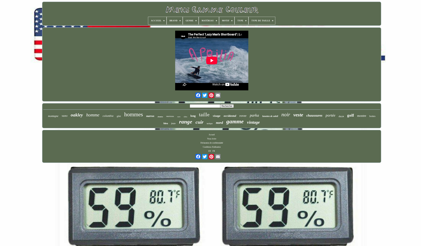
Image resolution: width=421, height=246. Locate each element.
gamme (235, 121)
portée (330, 115)
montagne (53, 116)
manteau (170, 116)
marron (150, 116)
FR (213, 151)
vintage (253, 122)
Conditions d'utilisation (212, 147)
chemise (160, 117)
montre (361, 115)
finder (173, 123)
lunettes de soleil (270, 116)
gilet (119, 116)
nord (219, 123)
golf (350, 115)
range (185, 122)
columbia (108, 115)
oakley (77, 115)
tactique (210, 123)
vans (64, 115)
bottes (372, 116)
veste (298, 114)
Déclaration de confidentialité (211, 143)
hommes (133, 114)
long (193, 115)
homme (92, 114)
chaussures (314, 115)
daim (341, 116)
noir (285, 114)
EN (209, 151)
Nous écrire (211, 139)
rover (243, 115)
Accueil (212, 134)
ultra (185, 117)
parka (254, 115)
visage (216, 115)
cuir (199, 122)
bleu (165, 123)
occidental (230, 115)
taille (204, 114)
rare (178, 117)
